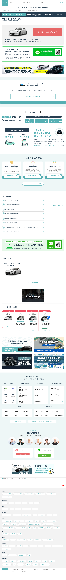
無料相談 (61, 3)
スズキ (11, 503)
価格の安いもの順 (7, 496)
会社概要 (53, 569)
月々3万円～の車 (18, 493)
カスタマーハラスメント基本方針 (19, 571)
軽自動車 (5, 402)
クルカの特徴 (38, 7)
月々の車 (39, 411)
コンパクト (13, 396)
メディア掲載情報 (28, 569)
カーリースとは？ (38, 183)
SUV (13, 390)
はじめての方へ (13, 3)
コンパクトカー (26, 509)
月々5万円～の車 (40, 493)
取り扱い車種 (22, 3)
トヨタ (4, 503)
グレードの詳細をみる (33, 282)
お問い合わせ (23, 454)
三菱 (31, 503)
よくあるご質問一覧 (56, 205)
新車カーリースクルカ (9, 10)
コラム (47, 3)
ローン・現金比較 (30, 7)
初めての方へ (13, 483)
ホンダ (18, 503)
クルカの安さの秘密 (12, 176)
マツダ (36, 503)
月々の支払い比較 (54, 176)
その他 (24, 10)
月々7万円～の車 (51, 493)
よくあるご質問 (40, 3)
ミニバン (5, 390)
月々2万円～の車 (7, 493)
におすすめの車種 (55, 389)
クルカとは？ (28, 183)
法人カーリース (54, 3)
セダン (5, 396)
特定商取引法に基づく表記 (17, 569)
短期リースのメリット (33, 176)
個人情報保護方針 (46, 569)
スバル (24, 503)
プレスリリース (37, 569)
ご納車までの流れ (30, 3)
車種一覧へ (18, 421)
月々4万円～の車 (29, 493)
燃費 (23, 389)
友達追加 (44, 455)
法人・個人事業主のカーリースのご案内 (42, 421)
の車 (39, 389)
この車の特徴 (45, 7)
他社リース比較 (21, 7)
